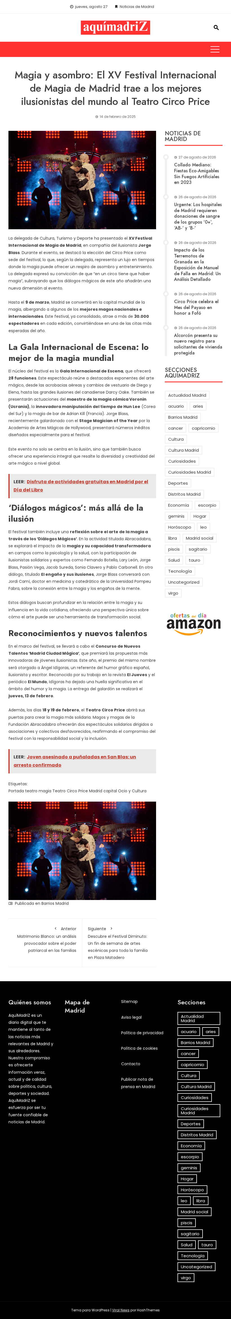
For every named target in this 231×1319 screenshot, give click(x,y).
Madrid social (199, 538)
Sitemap (129, 1001)
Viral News (121, 1310)
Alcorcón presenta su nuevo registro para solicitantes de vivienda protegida (198, 344)
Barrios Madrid (55, 903)
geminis (176, 516)
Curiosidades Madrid (189, 472)
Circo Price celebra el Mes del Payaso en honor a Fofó (196, 307)
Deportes (178, 483)
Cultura (176, 439)
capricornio (203, 428)
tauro (194, 560)
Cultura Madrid (183, 450)
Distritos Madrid (184, 494)
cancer (175, 428)
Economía (178, 505)
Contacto (130, 1064)
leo (203, 527)
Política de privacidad (142, 1033)
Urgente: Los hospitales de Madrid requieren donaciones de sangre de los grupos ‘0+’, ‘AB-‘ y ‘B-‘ (198, 216)
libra (172, 538)
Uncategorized (183, 582)
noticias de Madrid (26, 1122)
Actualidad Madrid (187, 395)
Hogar (200, 516)
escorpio (207, 505)
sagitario (198, 549)
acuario (176, 406)
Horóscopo (179, 527)
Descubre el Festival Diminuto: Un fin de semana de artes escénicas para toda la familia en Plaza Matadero (118, 943)
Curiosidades (182, 461)
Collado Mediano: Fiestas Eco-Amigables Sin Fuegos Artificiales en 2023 (196, 174)
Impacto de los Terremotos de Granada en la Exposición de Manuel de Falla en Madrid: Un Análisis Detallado (197, 265)
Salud (174, 560)
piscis (174, 549)
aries (198, 406)
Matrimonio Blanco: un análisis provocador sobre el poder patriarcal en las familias (46, 939)
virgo (173, 593)
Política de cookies (139, 1048)
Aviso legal (131, 1017)
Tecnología (180, 571)
